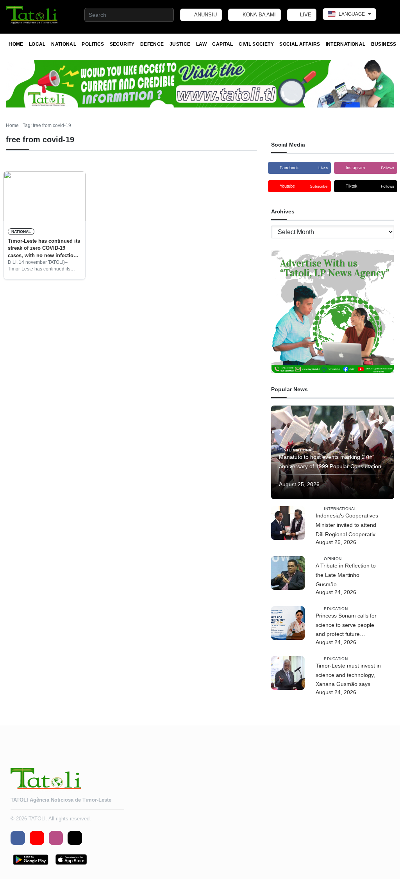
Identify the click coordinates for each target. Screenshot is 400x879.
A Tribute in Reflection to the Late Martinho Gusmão (346, 574)
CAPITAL (222, 44)
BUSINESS (383, 44)
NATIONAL (63, 44)
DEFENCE (152, 44)
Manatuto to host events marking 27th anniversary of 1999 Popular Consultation (330, 461)
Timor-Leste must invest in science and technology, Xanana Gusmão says (348, 674)
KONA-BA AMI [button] (258, 15)
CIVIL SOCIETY (256, 44)
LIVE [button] (304, 15)
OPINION (332, 559)
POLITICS (93, 44)
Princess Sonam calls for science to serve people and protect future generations (346, 625)
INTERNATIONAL (346, 44)
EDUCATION (336, 609)
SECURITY (122, 44)
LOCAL (37, 44)
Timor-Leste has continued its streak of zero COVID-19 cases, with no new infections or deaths (44, 248)
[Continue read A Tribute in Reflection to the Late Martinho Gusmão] (288, 573)
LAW (201, 44)
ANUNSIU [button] (205, 15)
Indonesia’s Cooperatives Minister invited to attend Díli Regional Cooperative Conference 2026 (347, 525)
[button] (32, 15)
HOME (16, 44)
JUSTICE (180, 44)
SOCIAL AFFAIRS (299, 44)
